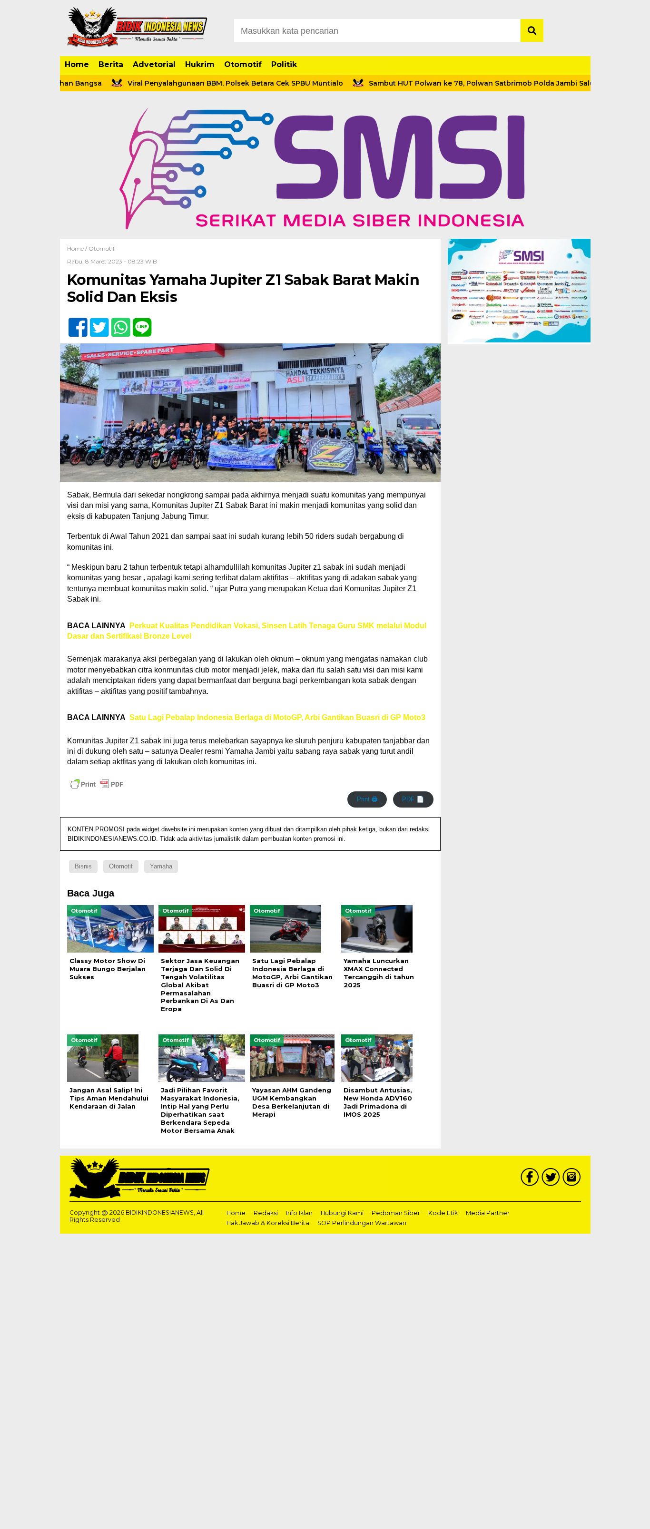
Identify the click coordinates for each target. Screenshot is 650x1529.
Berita (110, 64)
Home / (78, 248)
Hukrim (200, 64)
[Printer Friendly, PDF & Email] (96, 784)
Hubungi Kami (342, 1213)
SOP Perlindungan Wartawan (361, 1223)
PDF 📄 (413, 799)
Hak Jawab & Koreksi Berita (268, 1223)
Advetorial (154, 64)
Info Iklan (299, 1213)
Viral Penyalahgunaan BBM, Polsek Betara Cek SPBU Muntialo (197, 83)
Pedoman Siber (396, 1213)
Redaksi (266, 1213)
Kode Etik (443, 1213)
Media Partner (488, 1213)
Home (77, 64)
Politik (284, 64)
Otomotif (243, 64)
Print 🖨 (367, 799)
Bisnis (83, 866)
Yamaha (161, 866)
